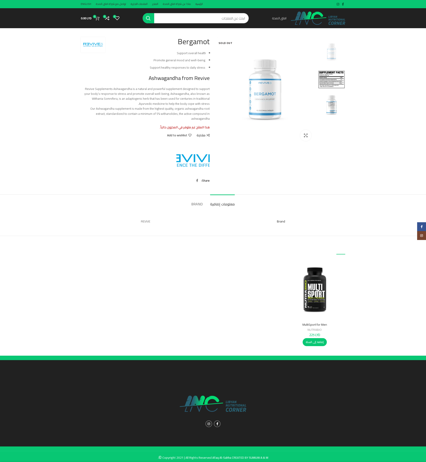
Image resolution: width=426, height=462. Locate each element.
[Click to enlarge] (305, 135)
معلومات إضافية (222, 204)
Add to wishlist (177, 135)
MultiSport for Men (314, 324)
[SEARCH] (148, 18)
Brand (197, 204)
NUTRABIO (315, 330)
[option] (331, 52)
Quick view (287, 276)
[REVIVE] (193, 161)
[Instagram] (421, 235)
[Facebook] (421, 226)
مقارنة (201, 135)
